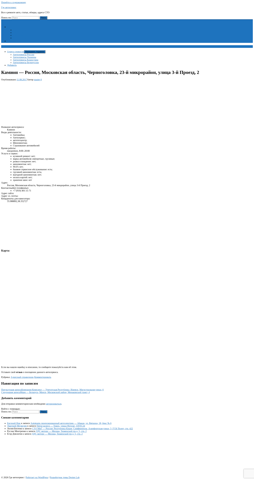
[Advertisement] (89, 102)
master (37, 79)
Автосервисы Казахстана (25, 35)
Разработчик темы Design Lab (65, 477)
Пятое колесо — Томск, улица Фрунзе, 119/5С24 (61, 426)
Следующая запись (45, 392)
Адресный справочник (22, 377)
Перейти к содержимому (13, 2)
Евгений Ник (14, 423)
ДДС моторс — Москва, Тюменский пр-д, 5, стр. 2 (61, 431)
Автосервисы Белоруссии (26, 38)
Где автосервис (8, 7)
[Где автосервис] (3, 21)
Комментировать (42, 377)
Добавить (13, 41)
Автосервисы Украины (24, 32)
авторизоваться (53, 404)
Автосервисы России (23, 30)
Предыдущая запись (52, 389)
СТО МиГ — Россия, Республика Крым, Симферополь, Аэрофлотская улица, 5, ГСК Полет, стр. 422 (82, 428)
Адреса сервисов (17, 27)
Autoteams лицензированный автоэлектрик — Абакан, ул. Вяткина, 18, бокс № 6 (70, 423)
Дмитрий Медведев (17, 426)
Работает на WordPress (37, 477)
